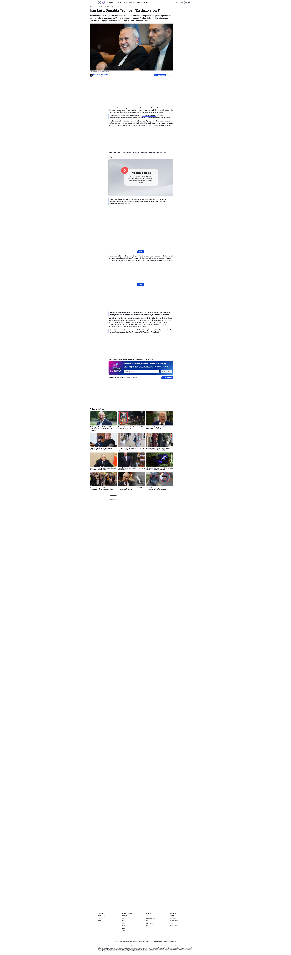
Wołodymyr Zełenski (174, 925)
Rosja (123, 920)
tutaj (126, 951)
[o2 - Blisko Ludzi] (104, 2)
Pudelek (99, 920)
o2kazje (119, 2)
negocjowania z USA (160, 320)
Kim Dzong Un (173, 915)
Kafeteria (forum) (101, 916)
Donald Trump (173, 916)
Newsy (147, 915)
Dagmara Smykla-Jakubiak (100, 74)
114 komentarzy (161, 75)
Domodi (99, 915)
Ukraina (123, 916)
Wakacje (147, 926)
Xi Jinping (172, 923)
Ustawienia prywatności (169, 941)
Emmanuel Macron (174, 920)
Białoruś (123, 930)
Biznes (146, 2)
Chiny (147, 920)
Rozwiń (140, 251)
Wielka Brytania (125, 931)
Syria (123, 923)
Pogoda (139, 2)
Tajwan (123, 925)
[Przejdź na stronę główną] (99, 3)
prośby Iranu (143, 110)
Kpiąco (170, 123)
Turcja (123, 918)
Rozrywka (132, 2)
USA (122, 926)
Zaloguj (187, 2)
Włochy (123, 921)
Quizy (125, 2)
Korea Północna (125, 915)
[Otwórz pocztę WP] (177, 2)
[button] (181, 2)
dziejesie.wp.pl (148, 359)
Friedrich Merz (173, 926)
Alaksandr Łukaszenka (174, 921)
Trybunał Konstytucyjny (151, 921)
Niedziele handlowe (150, 916)
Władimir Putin (173, 918)
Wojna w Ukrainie (149, 923)
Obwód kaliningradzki (150, 918)
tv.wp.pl (99, 918)
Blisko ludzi (110, 2)
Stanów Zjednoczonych (154, 260)
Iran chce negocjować (149, 115)
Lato (147, 925)
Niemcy (123, 928)
